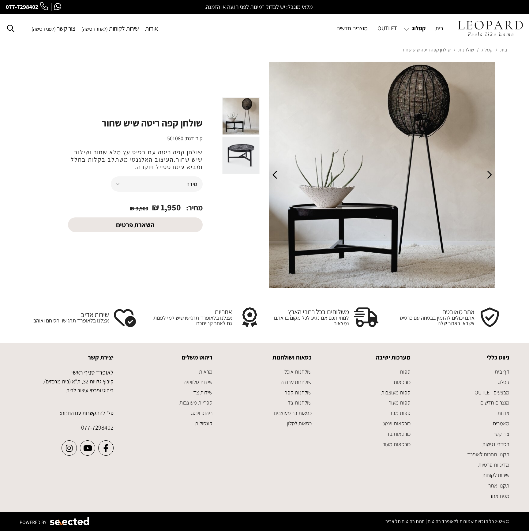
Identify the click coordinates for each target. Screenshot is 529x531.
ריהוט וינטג (201, 412)
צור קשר (53, 28)
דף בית (502, 371)
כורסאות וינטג (397, 423)
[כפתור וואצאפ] (57, 7)
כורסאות (402, 382)
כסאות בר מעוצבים (293, 412)
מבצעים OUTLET (492, 392)
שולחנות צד (300, 402)
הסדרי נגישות (495, 444)
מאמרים (501, 423)
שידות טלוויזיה (198, 382)
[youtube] (87, 448)
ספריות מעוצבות (195, 402)
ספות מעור (400, 402)
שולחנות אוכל (298, 371)
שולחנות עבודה (296, 382)
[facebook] (106, 448)
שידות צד (202, 392)
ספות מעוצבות (396, 392)
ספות (405, 371)
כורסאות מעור (397, 444)
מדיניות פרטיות (493, 464)
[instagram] (69, 448)
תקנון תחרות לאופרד (488, 454)
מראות (205, 371)
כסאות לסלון (299, 423)
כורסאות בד (399, 433)
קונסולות (203, 423)
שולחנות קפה (298, 392)
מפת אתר (499, 495)
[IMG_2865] (382, 175)
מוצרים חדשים (494, 402)
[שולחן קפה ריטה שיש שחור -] (241, 116)
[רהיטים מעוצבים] (490, 28)
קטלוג (503, 382)
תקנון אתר (498, 485)
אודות (151, 28)
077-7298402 (22, 7)
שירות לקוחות (110, 28)
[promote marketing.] (70, 521)
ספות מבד (400, 412)
